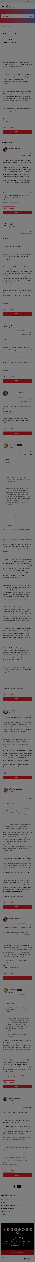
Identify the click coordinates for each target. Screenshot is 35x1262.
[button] (32, 2)
